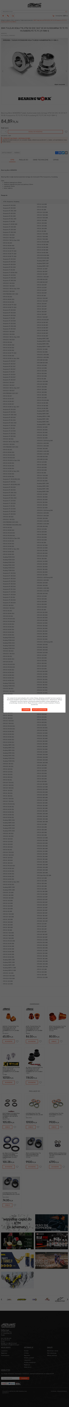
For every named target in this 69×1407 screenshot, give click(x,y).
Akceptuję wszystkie (39, 709)
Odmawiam (26, 709)
